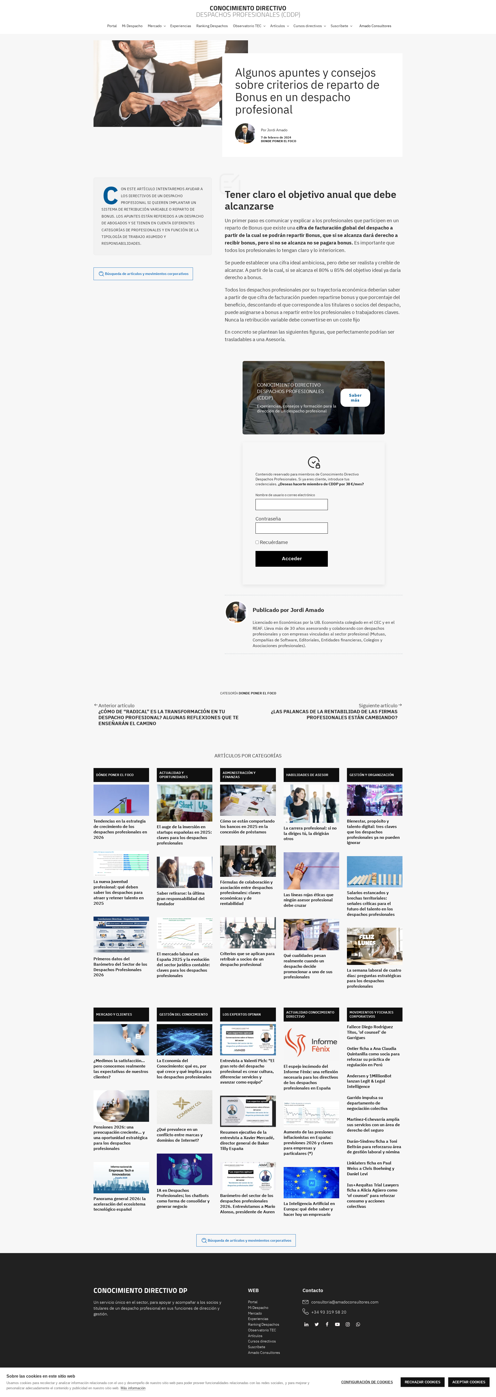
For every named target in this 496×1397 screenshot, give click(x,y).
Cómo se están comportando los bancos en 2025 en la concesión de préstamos (247, 826)
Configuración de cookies (367, 1382)
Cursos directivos (262, 1341)
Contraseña (268, 518)
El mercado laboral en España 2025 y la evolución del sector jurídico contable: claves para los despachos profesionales (183, 964)
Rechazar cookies (422, 1382)
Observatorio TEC (262, 1330)
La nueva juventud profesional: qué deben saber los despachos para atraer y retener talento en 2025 (119, 892)
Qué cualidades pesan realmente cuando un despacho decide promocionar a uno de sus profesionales (308, 966)
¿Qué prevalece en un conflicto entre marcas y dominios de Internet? (180, 1135)
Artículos (255, 1335)
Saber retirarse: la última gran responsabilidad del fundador (181, 899)
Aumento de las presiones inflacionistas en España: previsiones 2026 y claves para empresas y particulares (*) (308, 1142)
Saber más (355, 398)
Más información (133, 1388)
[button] (156, 25)
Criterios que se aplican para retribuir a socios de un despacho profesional (247, 959)
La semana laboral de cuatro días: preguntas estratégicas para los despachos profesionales (374, 978)
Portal (253, 1302)
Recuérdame (273, 542)
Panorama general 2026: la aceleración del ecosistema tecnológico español (120, 1204)
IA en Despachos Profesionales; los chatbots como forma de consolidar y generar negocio (183, 1198)
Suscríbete (256, 1347)
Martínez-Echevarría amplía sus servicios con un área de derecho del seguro (373, 1125)
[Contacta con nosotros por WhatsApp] (358, 1324)
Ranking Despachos (263, 1324)
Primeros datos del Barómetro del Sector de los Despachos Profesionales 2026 (120, 966)
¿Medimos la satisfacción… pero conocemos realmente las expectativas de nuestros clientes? (121, 1068)
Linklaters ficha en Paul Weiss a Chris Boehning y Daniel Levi (370, 1168)
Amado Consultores (375, 26)
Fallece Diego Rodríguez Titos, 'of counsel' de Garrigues (370, 1032)
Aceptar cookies (468, 1382)
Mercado (255, 1313)
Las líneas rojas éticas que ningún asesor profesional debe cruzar (309, 900)
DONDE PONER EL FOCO (278, 141)
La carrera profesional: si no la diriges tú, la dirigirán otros (310, 833)
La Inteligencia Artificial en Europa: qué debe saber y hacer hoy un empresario (309, 1209)
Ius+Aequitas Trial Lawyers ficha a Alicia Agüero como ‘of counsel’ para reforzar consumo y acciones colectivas (373, 1195)
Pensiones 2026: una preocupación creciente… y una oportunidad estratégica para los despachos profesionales (121, 1137)
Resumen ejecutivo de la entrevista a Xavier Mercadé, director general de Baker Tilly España (247, 1140)
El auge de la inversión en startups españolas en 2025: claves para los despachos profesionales (184, 834)
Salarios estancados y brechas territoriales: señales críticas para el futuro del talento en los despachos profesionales (371, 903)
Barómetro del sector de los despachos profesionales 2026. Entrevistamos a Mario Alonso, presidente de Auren (247, 1203)
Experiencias (258, 1318)
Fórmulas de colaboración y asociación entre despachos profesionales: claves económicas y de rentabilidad (246, 892)
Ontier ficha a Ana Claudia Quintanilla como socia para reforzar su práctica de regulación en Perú (373, 1056)
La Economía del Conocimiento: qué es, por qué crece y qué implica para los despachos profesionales (184, 1068)
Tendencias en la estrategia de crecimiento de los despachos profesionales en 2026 (120, 829)
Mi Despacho (258, 1307)
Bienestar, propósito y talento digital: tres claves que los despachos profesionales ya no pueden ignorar (373, 831)
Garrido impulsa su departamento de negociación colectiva (367, 1103)
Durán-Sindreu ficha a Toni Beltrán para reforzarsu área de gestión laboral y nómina (374, 1147)
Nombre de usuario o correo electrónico (285, 495)
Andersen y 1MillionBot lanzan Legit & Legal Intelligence (369, 1081)
